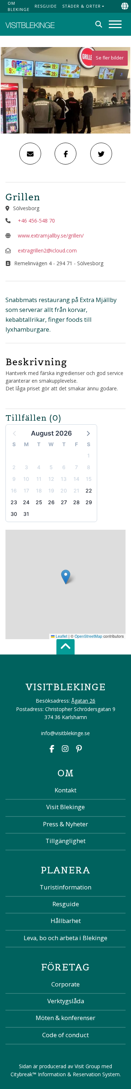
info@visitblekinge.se (65, 733)
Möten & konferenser (65, 1017)
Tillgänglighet (65, 841)
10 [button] (26, 479)
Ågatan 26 (83, 700)
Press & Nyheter (65, 824)
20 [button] (63, 490)
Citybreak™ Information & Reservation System (65, 1074)
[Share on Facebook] (65, 154)
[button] (87, 433)
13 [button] (64, 479)
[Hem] (30, 24)
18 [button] (39, 490)
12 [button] (51, 479)
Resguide (46, 6)
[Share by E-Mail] (30, 154)
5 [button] (51, 467)
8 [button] (88, 467)
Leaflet (61, 636)
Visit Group (87, 1066)
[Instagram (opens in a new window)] (65, 749)
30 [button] (14, 514)
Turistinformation (65, 887)
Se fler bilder (110, 58)
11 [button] (38, 479)
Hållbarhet (66, 920)
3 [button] (26, 467)
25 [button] (39, 502)
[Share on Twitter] (101, 154)
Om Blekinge (18, 6)
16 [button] (14, 490)
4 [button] (38, 467)
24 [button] (26, 502)
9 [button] (14, 479)
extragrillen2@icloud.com (47, 250)
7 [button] (76, 467)
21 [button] (76, 490)
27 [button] (64, 502)
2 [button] (14, 467)
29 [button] (89, 502)
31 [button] (26, 514)
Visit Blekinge (65, 807)
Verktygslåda (65, 1001)
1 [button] (88, 455)
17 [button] (26, 490)
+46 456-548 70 (36, 220)
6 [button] (64, 467)
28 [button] (76, 502)
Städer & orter (81, 6)
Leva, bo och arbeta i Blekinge (65, 938)
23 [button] (14, 502)
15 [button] (89, 479)
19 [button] (51, 490)
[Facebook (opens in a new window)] (51, 749)
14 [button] (76, 479)
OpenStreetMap (88, 636)
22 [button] (89, 490)
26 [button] (51, 502)
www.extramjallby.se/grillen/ (51, 235)
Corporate (65, 984)
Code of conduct (65, 1035)
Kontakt (65, 790)
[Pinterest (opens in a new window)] (79, 749)
